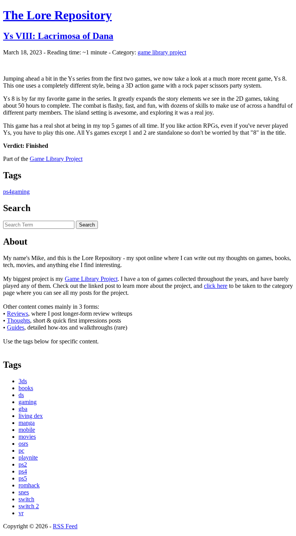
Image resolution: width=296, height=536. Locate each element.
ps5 (22, 478)
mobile (26, 429)
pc (21, 450)
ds (21, 395)
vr (21, 513)
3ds (22, 381)
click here (215, 285)
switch (26, 499)
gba (22, 409)
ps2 (22, 464)
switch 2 (28, 506)
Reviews (17, 313)
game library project (162, 52)
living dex (30, 416)
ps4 (7, 191)
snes (23, 492)
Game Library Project (56, 159)
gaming (21, 191)
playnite (28, 457)
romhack (29, 485)
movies (27, 436)
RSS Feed (65, 526)
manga (26, 422)
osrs (23, 443)
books (25, 388)
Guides (15, 327)
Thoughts (18, 320)
